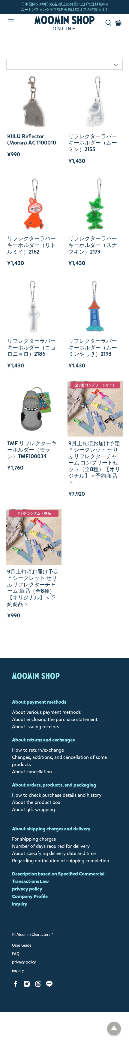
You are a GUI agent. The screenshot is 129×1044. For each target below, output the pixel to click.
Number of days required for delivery (51, 846)
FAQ (16, 954)
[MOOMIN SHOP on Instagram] (26, 985)
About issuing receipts (35, 726)
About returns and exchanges (43, 740)
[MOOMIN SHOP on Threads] (37, 985)
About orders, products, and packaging (54, 785)
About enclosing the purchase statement (55, 719)
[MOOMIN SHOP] (64, 22)
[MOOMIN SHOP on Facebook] (15, 985)
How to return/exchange (38, 750)
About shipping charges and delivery (51, 829)
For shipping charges (34, 839)
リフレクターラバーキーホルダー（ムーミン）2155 (92, 143)
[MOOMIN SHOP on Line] (49, 985)
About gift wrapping (33, 809)
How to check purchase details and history (56, 795)
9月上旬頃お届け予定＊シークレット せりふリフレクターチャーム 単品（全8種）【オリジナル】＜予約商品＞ (33, 588)
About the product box (36, 802)
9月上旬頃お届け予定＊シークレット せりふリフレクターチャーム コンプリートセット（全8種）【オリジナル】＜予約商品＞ (94, 463)
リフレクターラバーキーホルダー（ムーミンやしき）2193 (92, 347)
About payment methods (39, 702)
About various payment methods (46, 712)
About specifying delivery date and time (54, 853)
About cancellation (32, 772)
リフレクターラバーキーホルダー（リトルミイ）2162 (31, 245)
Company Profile (30, 896)
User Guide (22, 945)
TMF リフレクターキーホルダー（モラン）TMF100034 (32, 450)
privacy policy (27, 889)
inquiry (19, 904)
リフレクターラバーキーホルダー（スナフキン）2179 (92, 245)
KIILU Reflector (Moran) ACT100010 (31, 139)
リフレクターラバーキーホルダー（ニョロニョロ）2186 (31, 347)
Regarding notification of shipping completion (60, 860)
